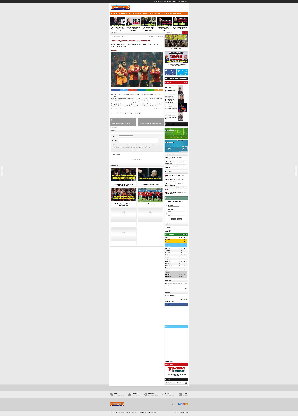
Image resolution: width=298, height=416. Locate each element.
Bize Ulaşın (184, 1)
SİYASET (160, 13)
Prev (166, 41)
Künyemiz (170, 1)
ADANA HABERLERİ (136, 13)
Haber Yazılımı (3, 415)
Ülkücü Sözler (113, 127)
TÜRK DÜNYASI (168, 13)
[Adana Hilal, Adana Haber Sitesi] (120, 9)
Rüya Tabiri (156, 1)
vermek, (136, 113)
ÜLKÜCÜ (154, 13)
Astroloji (161, 1)
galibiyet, (125, 113)
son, (133, 113)
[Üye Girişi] (179, 1)
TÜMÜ (185, 13)
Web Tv (118, 13)
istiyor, (139, 113)
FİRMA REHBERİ (177, 13)
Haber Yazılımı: (178, 412)
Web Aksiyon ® (184, 412)
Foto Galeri (126, 13)
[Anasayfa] (112, 13)
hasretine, (129, 113)
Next (186, 41)
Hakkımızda (176, 1)
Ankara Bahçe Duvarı (169, 301)
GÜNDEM (145, 13)
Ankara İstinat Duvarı (169, 361)
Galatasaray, (120, 113)
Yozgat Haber (168, 231)
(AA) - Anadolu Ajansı (119, 108)
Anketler (166, 1)
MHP (150, 13)
